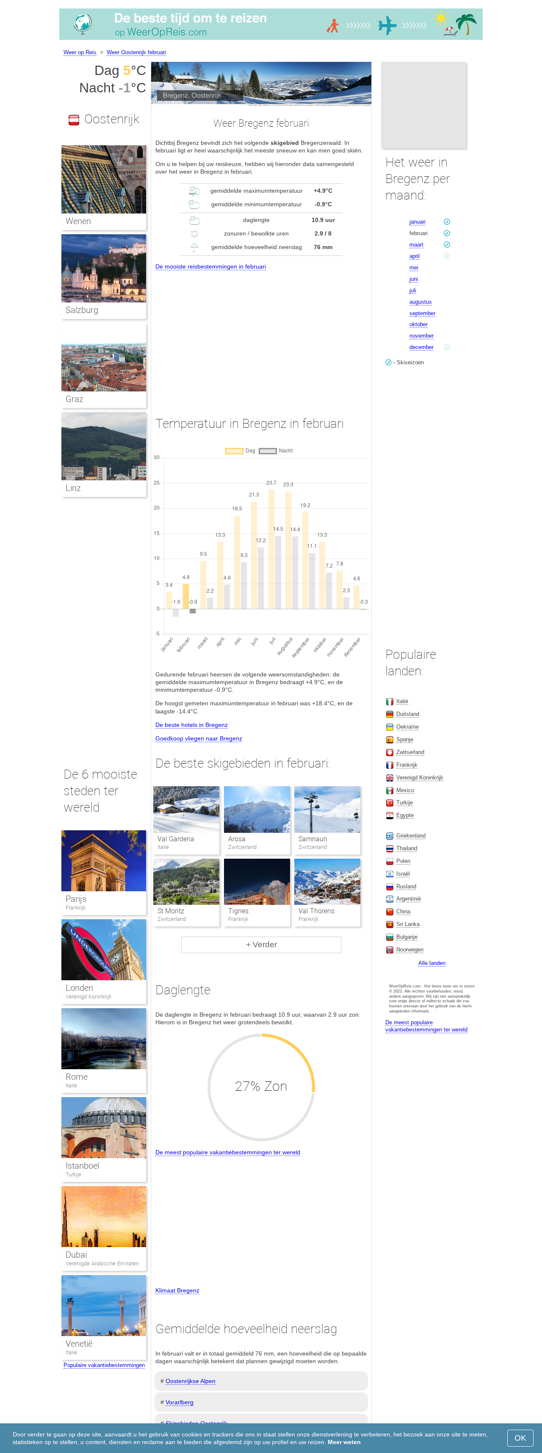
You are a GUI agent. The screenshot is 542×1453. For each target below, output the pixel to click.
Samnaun (313, 839)
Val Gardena (176, 839)
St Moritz (171, 911)
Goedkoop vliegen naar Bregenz (198, 738)
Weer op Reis (80, 52)
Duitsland (407, 714)
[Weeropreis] (271, 39)
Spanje (404, 739)
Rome (77, 1077)
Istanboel (82, 1166)
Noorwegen (409, 949)
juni (413, 279)
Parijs (76, 899)
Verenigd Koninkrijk (88, 996)
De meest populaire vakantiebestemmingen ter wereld (227, 1152)
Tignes (238, 911)
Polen (403, 861)
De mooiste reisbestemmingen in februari (210, 266)
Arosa (237, 839)
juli (412, 290)
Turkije (73, 1174)
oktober (418, 324)
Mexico (405, 790)
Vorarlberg (180, 1402)
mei (413, 267)
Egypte (405, 815)
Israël (403, 874)
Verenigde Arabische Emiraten (102, 1263)
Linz (73, 488)
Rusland (406, 886)
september (422, 313)
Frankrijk (76, 907)
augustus (420, 302)
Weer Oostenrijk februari (136, 52)
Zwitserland (410, 752)
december (421, 347)
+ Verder (261, 944)
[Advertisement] (261, 335)
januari (417, 222)
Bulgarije (407, 937)
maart (416, 244)
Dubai (76, 1255)
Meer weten (344, 1442)
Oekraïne (407, 727)
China (403, 911)
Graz (74, 399)
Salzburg (82, 310)
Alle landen (431, 963)
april (414, 256)
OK (520, 1438)
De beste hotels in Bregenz (191, 724)
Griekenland (411, 835)
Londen (79, 988)
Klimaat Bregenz (177, 1290)
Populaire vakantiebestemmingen (104, 1365)
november (421, 336)
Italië (71, 1085)
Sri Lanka (408, 924)
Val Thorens (317, 911)
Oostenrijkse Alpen (191, 1381)
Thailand (406, 848)
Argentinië (408, 899)
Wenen (78, 221)
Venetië (79, 1344)
